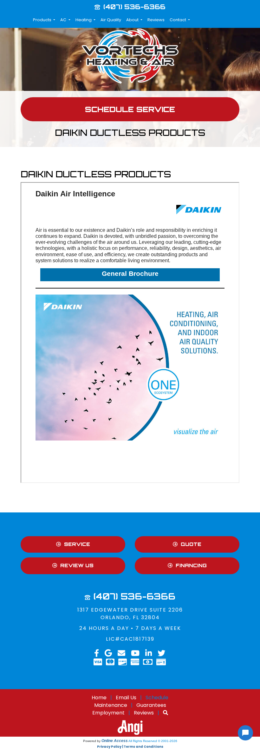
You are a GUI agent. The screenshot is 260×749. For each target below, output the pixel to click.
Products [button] (42, 19)
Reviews (156, 19)
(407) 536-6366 (134, 7)
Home (99, 697)
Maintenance (110, 705)
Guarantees (151, 705)
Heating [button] (84, 19)
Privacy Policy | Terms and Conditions (130, 746)
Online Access (114, 741)
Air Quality (111, 19)
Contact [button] (178, 19)
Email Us (126, 697)
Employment (108, 712)
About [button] (133, 19)
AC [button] (63, 19)
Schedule (157, 697)
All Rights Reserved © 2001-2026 (152, 741)
